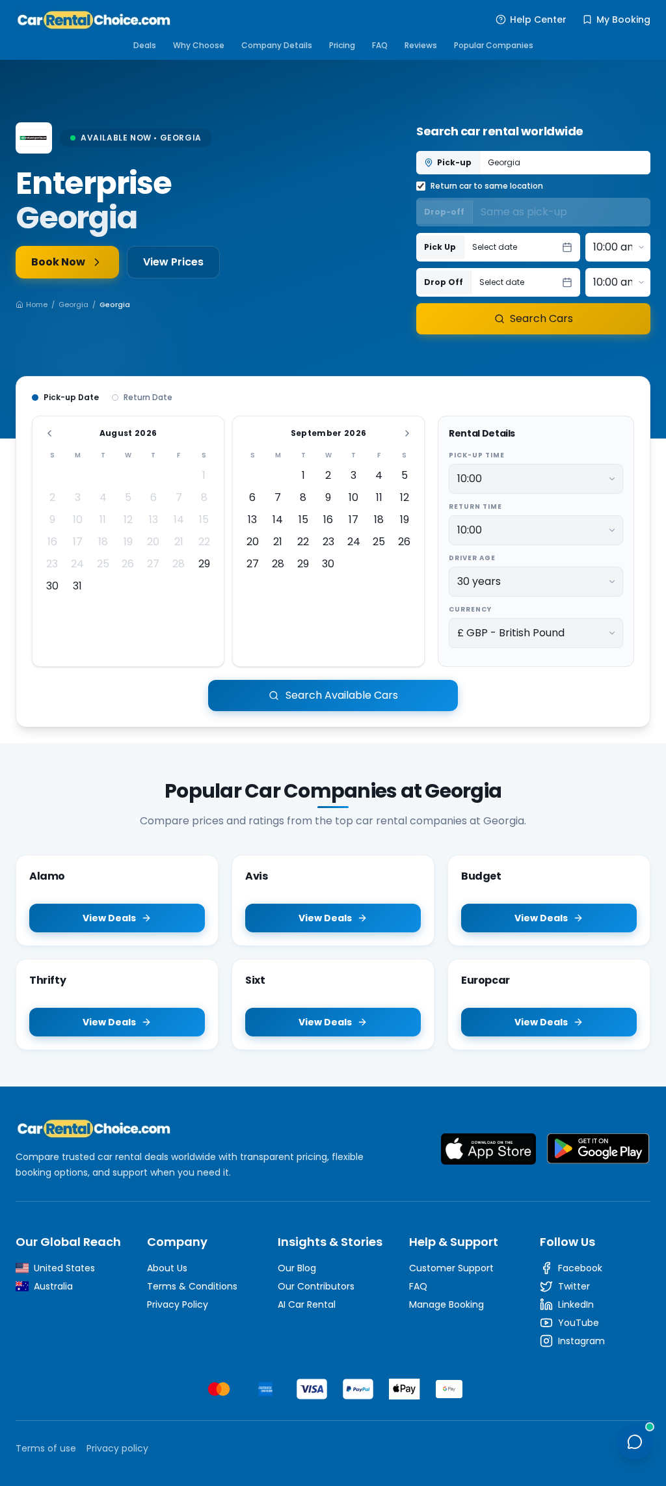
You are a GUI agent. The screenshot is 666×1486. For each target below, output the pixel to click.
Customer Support (451, 1268)
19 (128, 541)
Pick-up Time (477, 455)
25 (103, 563)
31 (77, 585)
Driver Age (472, 558)
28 (178, 563)
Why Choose (198, 45)
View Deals (109, 918)
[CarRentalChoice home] (203, 1128)
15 (204, 519)
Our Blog (297, 1268)
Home (36, 304)
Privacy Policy (177, 1304)
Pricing (342, 45)
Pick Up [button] (440, 246)
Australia (53, 1286)
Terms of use (46, 1448)
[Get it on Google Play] (598, 1149)
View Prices (173, 261)
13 (153, 519)
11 (103, 519)
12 (128, 519)
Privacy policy (117, 1448)
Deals (144, 45)
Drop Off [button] (443, 282)
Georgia (73, 304)
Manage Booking (446, 1304)
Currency (470, 609)
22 (204, 541)
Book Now (58, 261)
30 (52, 585)
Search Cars (541, 318)
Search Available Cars (342, 695)
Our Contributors (316, 1286)
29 (204, 563)
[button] (522, 247)
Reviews (421, 45)
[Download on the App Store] (488, 1149)
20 (153, 541)
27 (153, 563)
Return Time (475, 506)
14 (179, 519)
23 (52, 563)
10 (78, 519)
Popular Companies (493, 45)
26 (128, 563)
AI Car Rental (307, 1304)
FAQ (380, 45)
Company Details (276, 45)
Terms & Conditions (192, 1286)
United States (64, 1268)
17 (78, 541)
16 (52, 541)
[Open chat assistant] (635, 1442)
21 (178, 541)
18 (103, 541)
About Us (167, 1268)
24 (77, 563)
